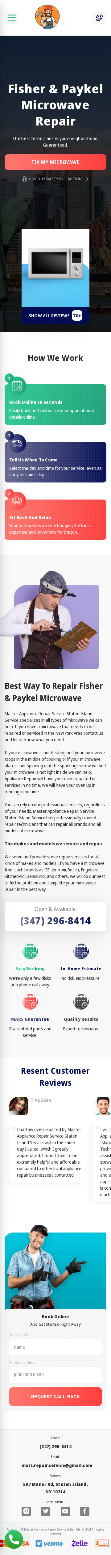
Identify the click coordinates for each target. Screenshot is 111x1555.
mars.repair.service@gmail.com (57, 1465)
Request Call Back (55, 1396)
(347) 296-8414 (55, 920)
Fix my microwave (55, 162)
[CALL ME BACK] (99, 17)
